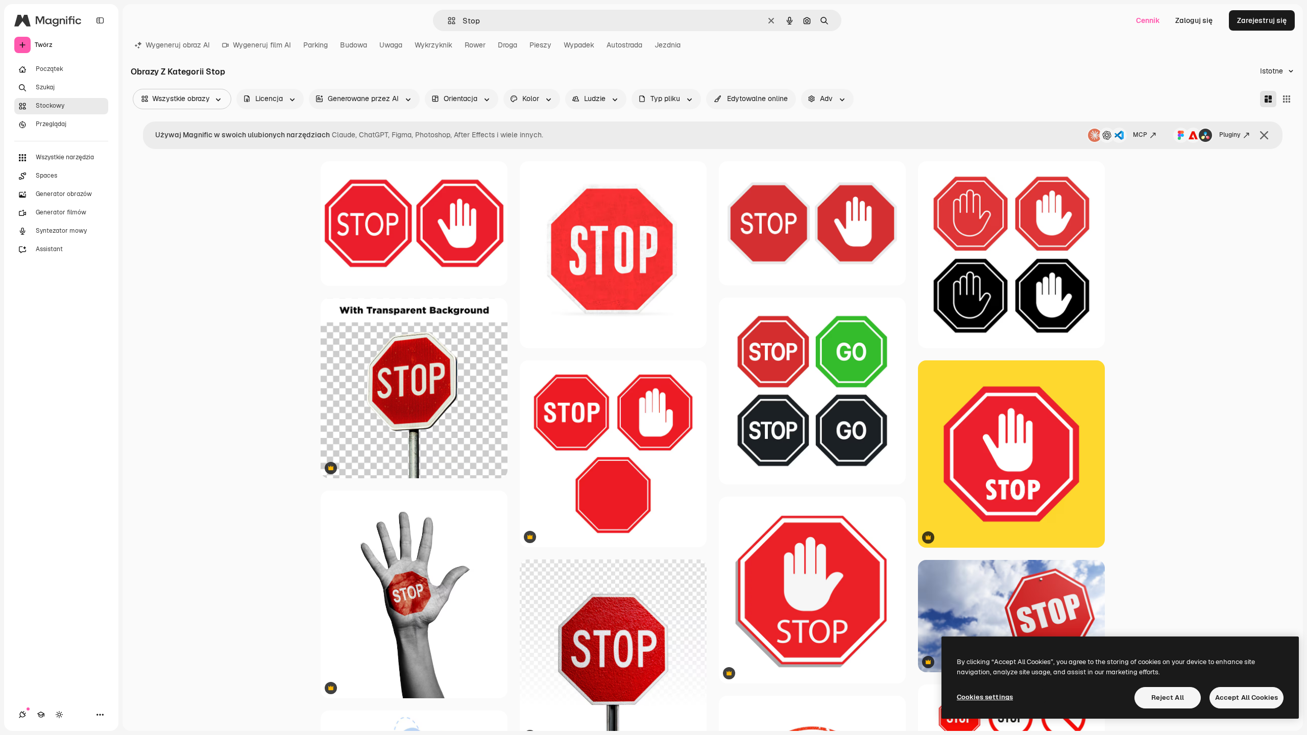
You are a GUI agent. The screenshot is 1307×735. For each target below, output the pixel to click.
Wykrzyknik (433, 45)
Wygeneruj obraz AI (178, 45)
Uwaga (390, 45)
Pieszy (540, 45)
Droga (507, 45)
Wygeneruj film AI (262, 45)
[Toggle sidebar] (100, 20)
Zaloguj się (1194, 20)
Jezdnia (668, 45)
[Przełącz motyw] (59, 714)
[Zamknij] (1264, 135)
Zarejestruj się (1262, 20)
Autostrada (624, 45)
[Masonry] (1268, 99)
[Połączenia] (22, 714)
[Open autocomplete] (447, 20)
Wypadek (579, 45)
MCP (1140, 135)
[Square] (1286, 99)
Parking (315, 45)
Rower (475, 45)
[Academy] (41, 714)
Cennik (1148, 20)
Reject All (1167, 697)
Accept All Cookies (1246, 697)
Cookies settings (985, 697)
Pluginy (1230, 135)
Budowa (353, 45)
